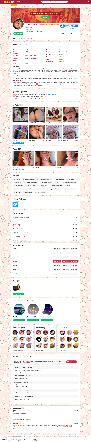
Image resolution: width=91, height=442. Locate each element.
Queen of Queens (51, 94)
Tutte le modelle (5, 4)
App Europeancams (50, 4)
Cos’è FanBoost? (74, 28)
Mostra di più (16, 73)
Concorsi (40, 4)
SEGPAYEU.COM (32, 436)
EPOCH (27, 436)
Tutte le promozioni (31, 4)
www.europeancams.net (18, 436)
